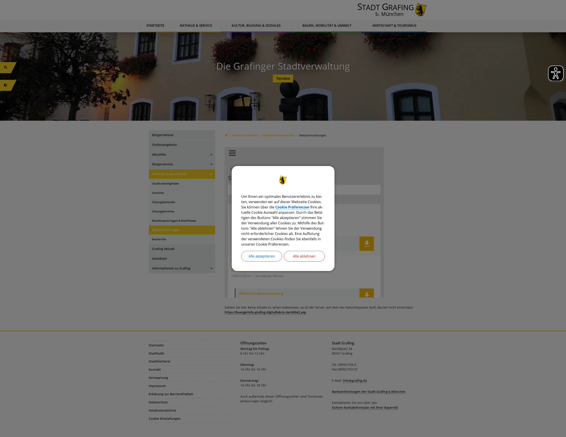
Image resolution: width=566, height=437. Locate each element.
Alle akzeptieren (262, 256)
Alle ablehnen (304, 256)
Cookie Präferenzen (292, 207)
